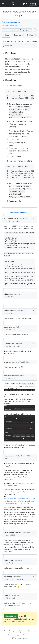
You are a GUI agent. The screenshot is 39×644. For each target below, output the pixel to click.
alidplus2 (7, 294)
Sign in (24, 4)
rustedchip (8, 577)
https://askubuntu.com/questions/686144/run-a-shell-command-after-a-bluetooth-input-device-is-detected (19, 501)
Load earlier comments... (19, 212)
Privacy (11, 631)
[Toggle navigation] (3, 3)
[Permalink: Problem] (3, 53)
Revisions (18, 35)
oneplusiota (8, 343)
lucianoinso (8, 560)
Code (7, 35)
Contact (16, 633)
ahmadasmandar (10, 310)
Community (31, 631)
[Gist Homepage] (13, 3)
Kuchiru (7, 456)
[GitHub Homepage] (13, 638)
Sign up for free (10, 616)
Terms (6, 631)
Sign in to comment (17, 621)
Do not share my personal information (19, 635)
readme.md (15, 22)
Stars (32, 35)
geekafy (7, 327)
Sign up (33, 4)
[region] (19, 128)
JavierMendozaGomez (12, 532)
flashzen (7, 595)
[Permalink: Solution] (3, 80)
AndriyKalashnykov (11, 218)
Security (18, 631)
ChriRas (5, 22)
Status (24, 631)
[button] (31, 29)
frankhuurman (9, 376)
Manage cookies (25, 633)
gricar (6, 362)
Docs (10, 633)
